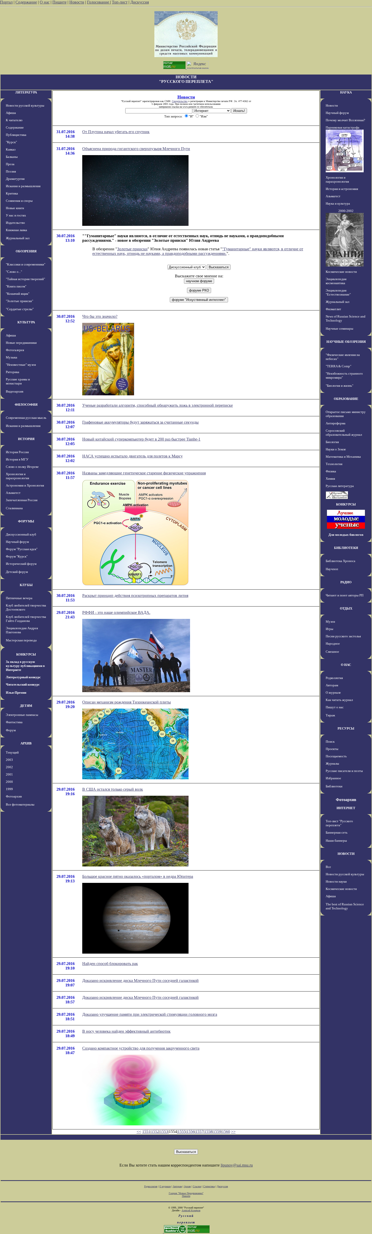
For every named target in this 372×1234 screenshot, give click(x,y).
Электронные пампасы (22, 715)
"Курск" (11, 142)
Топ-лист (120, 2)
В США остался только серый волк (112, 789)
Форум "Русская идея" (21, 549)
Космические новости (341, 272)
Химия (330, 478)
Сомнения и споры (19, 201)
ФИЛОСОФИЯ (26, 404)
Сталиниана (14, 508)
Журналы (332, 763)
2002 (9, 767)
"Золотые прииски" (19, 301)
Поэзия (11, 171)
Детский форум (17, 572)
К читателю (14, 120)
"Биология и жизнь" (339, 386)
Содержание (26, 2)
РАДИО (346, 582)
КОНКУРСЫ (26, 654)
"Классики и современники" (25, 264)
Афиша (11, 113)
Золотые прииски (132, 249)
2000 (9, 782)
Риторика (12, 372)
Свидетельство (180, 101)
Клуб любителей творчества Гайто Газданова (26, 619)
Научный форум (17, 542)
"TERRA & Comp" (338, 366)
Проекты (332, 749)
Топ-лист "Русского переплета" (339, 823)
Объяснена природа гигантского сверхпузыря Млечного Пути (136, 149)
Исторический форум (21, 564)
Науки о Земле (336, 449)
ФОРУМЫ (26, 521)
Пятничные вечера (19, 598)
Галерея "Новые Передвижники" (186, 1193)
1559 (217, 1131)
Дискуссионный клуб (21, 534)
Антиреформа (335, 423)
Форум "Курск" (17, 556)
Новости (76, 2)
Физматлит (333, 309)
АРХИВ (26, 743)
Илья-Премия (16, 692)
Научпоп (332, 569)
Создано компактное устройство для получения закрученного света (140, 1048)
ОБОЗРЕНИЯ (26, 251)
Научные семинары (339, 328)
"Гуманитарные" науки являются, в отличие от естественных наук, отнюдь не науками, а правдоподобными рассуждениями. (197, 251)
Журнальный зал (17, 238)
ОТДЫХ (346, 608)
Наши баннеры (336, 840)
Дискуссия (139, 2)
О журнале (333, 692)
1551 (146, 1131)
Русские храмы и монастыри (18, 381)
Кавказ (10, 149)
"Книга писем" (16, 286)
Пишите (59, 2)
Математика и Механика (343, 456)
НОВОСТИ (346, 854)
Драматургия (15, 179)
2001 (9, 774)
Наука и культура (338, 203)
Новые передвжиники (21, 343)
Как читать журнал (339, 700)
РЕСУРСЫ (346, 728)
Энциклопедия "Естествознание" (338, 292)
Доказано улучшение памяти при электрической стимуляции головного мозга (149, 1014)
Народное (333, 643)
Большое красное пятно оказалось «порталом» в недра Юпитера (137, 876)
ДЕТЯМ (26, 706)
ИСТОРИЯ (26, 439)
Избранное (333, 778)
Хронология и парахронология (17, 476)
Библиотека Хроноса (340, 561)
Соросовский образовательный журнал (344, 433)
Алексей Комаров (191, 1210)
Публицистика (16, 135)
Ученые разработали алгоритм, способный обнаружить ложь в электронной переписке (157, 405)
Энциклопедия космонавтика (336, 281)
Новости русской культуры (25, 105)
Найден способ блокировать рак (110, 963)
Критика (12, 193)
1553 (164, 1131)
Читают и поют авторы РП (344, 595)
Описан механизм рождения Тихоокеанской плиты (126, 702)
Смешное (332, 652)
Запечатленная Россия (21, 500)
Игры (329, 629)
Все (328, 867)
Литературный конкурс (23, 677)
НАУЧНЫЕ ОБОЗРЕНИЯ (346, 342)
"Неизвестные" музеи (21, 365)
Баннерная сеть (336, 832)
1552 (155, 1131)
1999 (9, 789)
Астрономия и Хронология (25, 485)
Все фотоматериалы (20, 804)
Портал (6, 2)
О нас (45, 2)
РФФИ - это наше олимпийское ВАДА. (116, 612)
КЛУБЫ (26, 585)
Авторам (332, 685)
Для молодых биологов (345, 535)
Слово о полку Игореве (22, 467)
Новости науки (336, 881)
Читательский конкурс (23, 684)
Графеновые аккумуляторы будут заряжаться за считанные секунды (140, 422)
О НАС (346, 665)
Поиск (330, 741)
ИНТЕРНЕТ (346, 808)
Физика (331, 471)
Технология (334, 464)
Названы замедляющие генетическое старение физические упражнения (144, 473)
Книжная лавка (16, 230)
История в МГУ (17, 459)
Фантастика (14, 722)
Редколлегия (334, 678)
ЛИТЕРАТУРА (26, 92)
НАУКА (346, 92)
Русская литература (340, 486)
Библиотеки (334, 786)
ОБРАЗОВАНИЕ (346, 399)
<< (139, 1131)
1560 (226, 1131)
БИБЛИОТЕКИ (346, 548)
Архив (187, 1186)
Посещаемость (336, 756)
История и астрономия (342, 189)
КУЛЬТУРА (26, 322)
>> (233, 1131)
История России (17, 452)
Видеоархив (14, 391)
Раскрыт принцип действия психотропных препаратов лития (135, 595)
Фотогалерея (15, 350)
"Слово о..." (14, 272)
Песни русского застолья (343, 636)
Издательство (15, 223)
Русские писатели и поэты (344, 771)
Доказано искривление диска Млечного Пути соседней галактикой (140, 980)
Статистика (209, 1186)
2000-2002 (346, 211)
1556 (191, 1131)
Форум (11, 730)
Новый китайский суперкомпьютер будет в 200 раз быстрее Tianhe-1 (141, 439)
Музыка (11, 357)
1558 (208, 1131)
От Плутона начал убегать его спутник (116, 132)
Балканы (12, 157)
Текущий (12, 752)
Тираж (330, 715)
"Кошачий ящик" (17, 294)
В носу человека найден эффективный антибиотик (126, 1031)
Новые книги (15, 208)
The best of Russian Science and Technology (345, 906)
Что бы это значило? (99, 316)
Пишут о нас (335, 707)
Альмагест (13, 493)
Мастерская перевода (21, 640)
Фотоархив (14, 796)
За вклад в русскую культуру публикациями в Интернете (25, 666)
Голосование (98, 2)
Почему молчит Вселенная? (345, 120)
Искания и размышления (23, 186)
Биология (332, 442)
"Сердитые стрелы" (20, 309)
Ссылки (197, 1186)
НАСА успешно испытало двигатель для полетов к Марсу (132, 456)
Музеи (330, 621)
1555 (182, 1131)
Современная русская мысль (26, 418)
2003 (9, 760)
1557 (199, 1131)
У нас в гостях (16, 215)
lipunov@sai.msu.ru (237, 1165)
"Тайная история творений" (25, 279)
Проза (10, 164)
